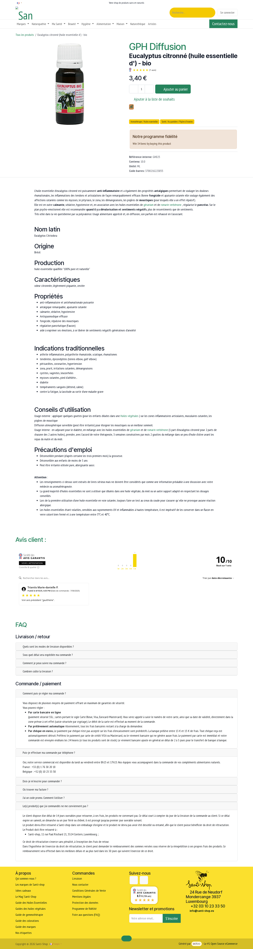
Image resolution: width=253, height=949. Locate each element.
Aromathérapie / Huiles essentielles (144, 121)
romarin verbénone (171, 205)
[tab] (126, 647)
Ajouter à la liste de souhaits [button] (154, 99)
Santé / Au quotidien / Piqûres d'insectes (177, 121)
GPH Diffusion (157, 46)
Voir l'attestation (32, 563)
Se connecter (227, 12)
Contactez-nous (223, 23)
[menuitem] (22, 24)
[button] (173, 89)
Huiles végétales (129, 416)
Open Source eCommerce (224, 944)
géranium (149, 205)
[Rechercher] (210, 13)
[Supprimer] (133, 89)
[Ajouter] (149, 89)
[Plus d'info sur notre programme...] (182, 137)
